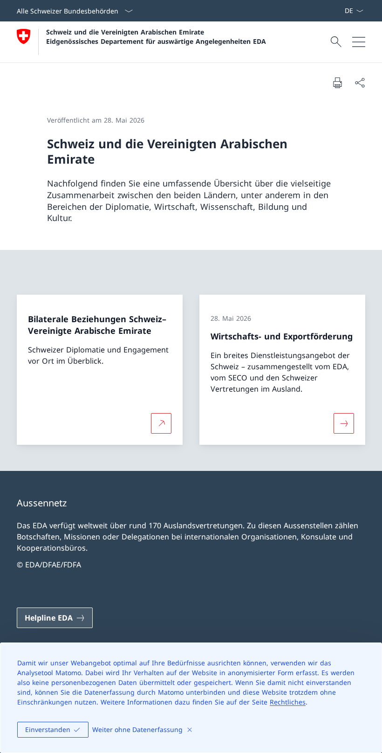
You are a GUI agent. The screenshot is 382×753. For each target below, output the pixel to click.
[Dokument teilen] (359, 82)
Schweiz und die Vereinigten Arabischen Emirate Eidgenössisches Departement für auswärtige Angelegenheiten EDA (156, 36)
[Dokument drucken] (337, 82)
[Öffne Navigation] (359, 42)
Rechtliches (288, 702)
